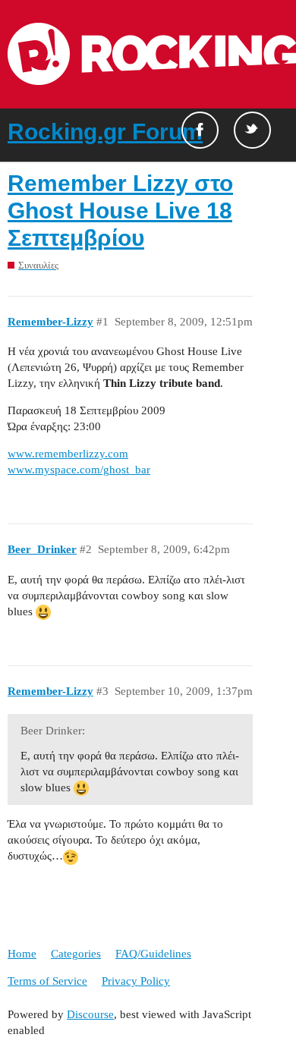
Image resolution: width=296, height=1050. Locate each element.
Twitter (252, 130)
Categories (76, 954)
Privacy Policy (136, 981)
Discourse (90, 1014)
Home (22, 954)
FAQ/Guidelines (153, 954)
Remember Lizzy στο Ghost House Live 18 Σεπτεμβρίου (120, 210)
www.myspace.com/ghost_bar (79, 470)
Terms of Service (47, 981)
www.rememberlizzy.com (68, 454)
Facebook (200, 130)
